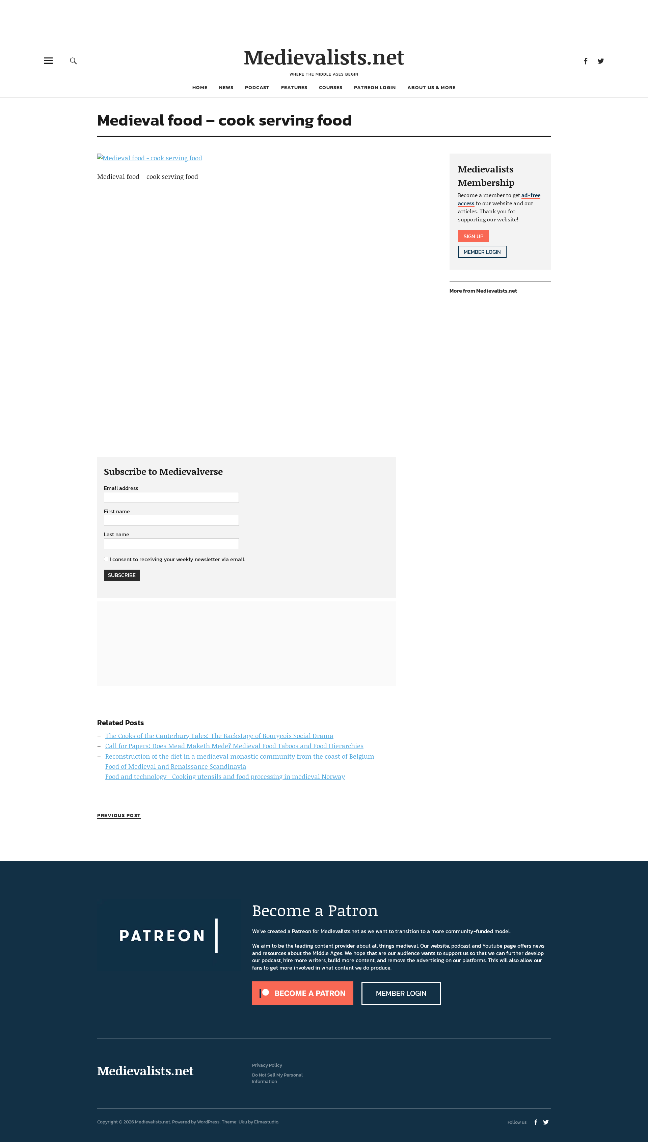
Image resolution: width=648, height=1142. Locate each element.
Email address (121, 488)
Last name (116, 534)
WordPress (208, 1121)
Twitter (600, 61)
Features (294, 87)
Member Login (482, 252)
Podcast (257, 87)
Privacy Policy (267, 1065)
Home (200, 87)
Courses (331, 87)
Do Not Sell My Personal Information (277, 1078)
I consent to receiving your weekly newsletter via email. (177, 559)
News (226, 87)
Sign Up (473, 236)
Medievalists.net (324, 57)
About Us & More (431, 87)
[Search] (73, 61)
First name (117, 511)
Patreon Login (375, 87)
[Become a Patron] (302, 1003)
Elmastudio (266, 1121)
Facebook (585, 61)
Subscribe (122, 575)
